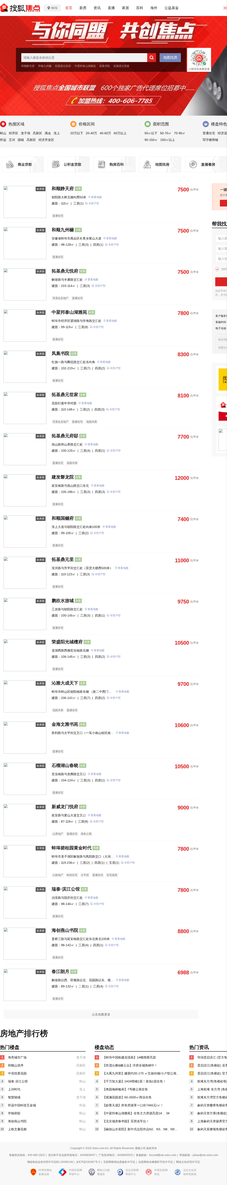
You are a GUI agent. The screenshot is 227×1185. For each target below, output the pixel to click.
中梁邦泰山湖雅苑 (85, 66)
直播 (111, 8)
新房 (82, 8)
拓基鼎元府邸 (65, 435)
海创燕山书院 (65, 930)
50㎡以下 (151, 133)
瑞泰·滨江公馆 (66, 889)
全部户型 (93, 203)
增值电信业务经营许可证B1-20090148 (50, 1162)
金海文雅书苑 (65, 724)
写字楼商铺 (210, 140)
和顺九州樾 (44, 66)
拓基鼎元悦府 (63, 66)
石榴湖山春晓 (65, 765)
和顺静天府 (28, 66)
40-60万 (105, 133)
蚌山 (3, 133)
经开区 (13, 133)
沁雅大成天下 (65, 683)
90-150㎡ (151, 140)
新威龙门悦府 (65, 806)
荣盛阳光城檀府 (67, 641)
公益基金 (171, 8)
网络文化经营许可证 (188, 1162)
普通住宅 (209, 133)
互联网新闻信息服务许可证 (119, 1162)
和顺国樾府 (63, 518)
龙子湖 (25, 133)
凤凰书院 (104, 66)
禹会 (48, 133)
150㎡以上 (167, 140)
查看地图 (96, 197)
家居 (125, 8)
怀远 (3, 140)
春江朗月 (60, 971)
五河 (12, 140)
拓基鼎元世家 (121, 66)
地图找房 (170, 57)
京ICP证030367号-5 (88, 1162)
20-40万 (91, 133)
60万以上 (120, 133)
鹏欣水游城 (63, 600)
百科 (139, 8)
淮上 (57, 133)
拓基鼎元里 (63, 559)
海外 (153, 8)
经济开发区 (46, 140)
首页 (68, 8)
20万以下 (76, 133)
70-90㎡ (179, 133)
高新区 (37, 133)
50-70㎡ (165, 133)
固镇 (21, 140)
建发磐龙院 (63, 477)
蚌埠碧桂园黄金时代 (72, 847)
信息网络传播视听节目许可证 (155, 1162)
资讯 (97, 8)
